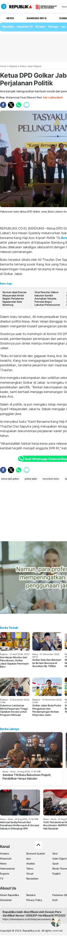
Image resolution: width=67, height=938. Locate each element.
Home (3, 66)
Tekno (29, 868)
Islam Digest (59, 858)
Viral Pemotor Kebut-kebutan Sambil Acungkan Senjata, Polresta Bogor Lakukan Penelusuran (47, 298)
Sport (55, 863)
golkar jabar (31, 478)
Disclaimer (6, 900)
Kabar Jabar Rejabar (30, 66)
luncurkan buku (51, 478)
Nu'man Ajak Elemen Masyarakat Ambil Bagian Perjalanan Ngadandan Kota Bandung (15, 298)
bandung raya (36, 18)
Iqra (28, 858)
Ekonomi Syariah (35, 853)
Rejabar (13, 66)
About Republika (9, 895)
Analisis (30, 863)
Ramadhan (32, 878)
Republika (8, 26)
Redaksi (31, 895)
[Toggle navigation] (4, 6)
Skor (55, 853)
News (3, 863)
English (56, 873)
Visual (29, 873)
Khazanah (5, 858)
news (10, 18)
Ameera (4, 853)
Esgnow (4, 873)
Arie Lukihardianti (53, 97)
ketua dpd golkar (10, 478)
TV (1, 878)
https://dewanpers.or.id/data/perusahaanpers (29, 919)
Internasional (7, 868)
